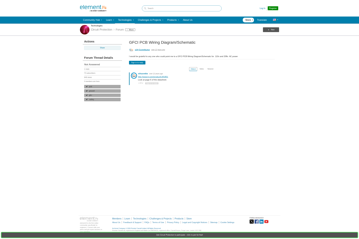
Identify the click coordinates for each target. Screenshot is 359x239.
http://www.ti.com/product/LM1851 (153, 77)
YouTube (266, 222)
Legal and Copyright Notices (194, 222)
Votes (202, 69)
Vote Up (139, 83)
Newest (210, 69)
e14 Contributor (142, 50)
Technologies (97, 26)
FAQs (146, 222)
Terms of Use (158, 222)
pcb (90, 87)
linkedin (261, 222)
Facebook (257, 222)
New (272, 30)
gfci (90, 95)
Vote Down (142, 83)
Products (179, 218)
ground (92, 91)
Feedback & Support (132, 222)
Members (116, 218)
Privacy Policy (173, 222)
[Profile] (274, 20)
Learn (127, 218)
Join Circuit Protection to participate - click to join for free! (179, 235)
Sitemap (214, 222)
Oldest (193, 69)
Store (189, 218)
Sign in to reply (137, 63)
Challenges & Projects (160, 218)
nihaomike (143, 73)
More (131, 30)
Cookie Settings (227, 222)
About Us (116, 222)
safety (91, 99)
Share (102, 48)
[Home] (93, 8)
